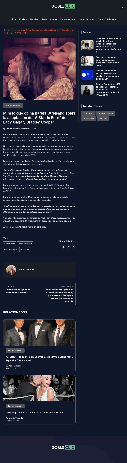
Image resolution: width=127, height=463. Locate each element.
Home (6, 30)
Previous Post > (67, 286)
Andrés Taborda (13, 128)
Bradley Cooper (55, 137)
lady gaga (24, 249)
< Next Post (10, 286)
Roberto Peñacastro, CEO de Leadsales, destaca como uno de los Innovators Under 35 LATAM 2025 (108, 89)
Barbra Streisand (25, 244)
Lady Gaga (70, 137)
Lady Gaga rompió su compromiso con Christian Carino (35, 412)
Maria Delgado (14, 366)
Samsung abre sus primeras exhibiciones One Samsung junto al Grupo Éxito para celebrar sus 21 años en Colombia (59, 295)
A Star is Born (21, 137)
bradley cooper (10, 249)
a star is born (9, 244)
